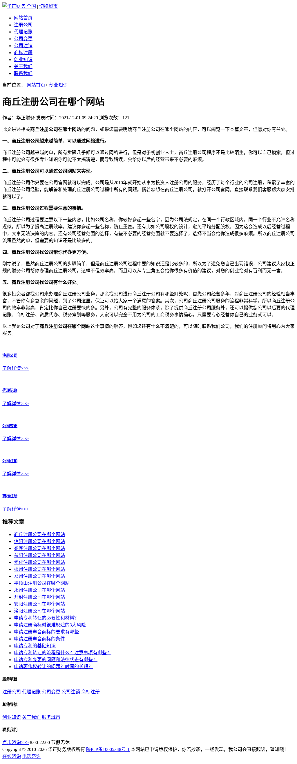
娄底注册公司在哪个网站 (39, 548)
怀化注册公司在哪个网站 (39, 562)
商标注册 (23, 52)
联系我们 (23, 73)
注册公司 (23, 24)
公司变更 (23, 38)
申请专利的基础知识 (35, 645)
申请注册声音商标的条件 (39, 638)
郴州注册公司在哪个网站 (39, 569)
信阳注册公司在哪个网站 (39, 541)
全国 (31, 6)
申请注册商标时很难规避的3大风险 (50, 624)
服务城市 (51, 717)
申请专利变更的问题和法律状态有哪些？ (55, 659)
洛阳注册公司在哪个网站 (39, 610)
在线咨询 (11, 756)
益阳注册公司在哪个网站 (39, 555)
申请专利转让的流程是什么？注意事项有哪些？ (62, 652)
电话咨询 (31, 756)
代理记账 (23, 31)
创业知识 (23, 59)
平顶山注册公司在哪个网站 (42, 583)
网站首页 (23, 17)
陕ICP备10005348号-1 (108, 749)
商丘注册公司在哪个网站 (39, 534)
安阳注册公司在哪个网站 (39, 604)
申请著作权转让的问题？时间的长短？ (53, 666)
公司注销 (23, 45)
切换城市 (48, 6)
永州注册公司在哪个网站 (39, 590)
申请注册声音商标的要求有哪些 (46, 631)
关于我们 (23, 66)
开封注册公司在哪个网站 (39, 597)
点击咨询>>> (15, 742)
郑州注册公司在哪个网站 (39, 576)
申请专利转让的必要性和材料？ (46, 617)
